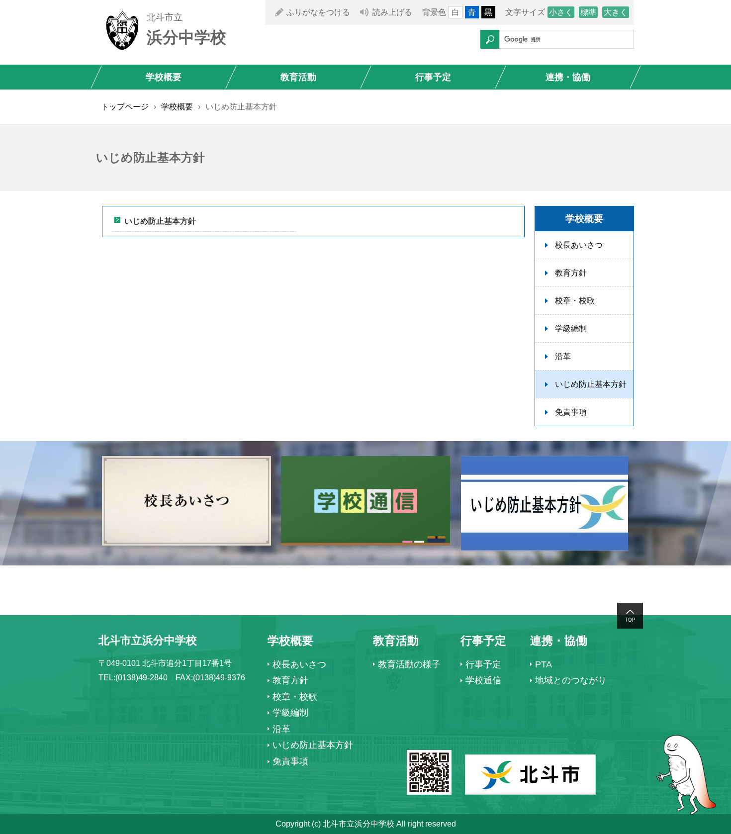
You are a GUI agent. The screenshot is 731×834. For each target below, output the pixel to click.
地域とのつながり (571, 680)
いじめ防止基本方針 (160, 221)
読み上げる (392, 12)
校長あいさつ (579, 245)
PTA (543, 664)
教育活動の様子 (409, 664)
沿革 (563, 356)
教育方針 (571, 273)
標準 (588, 12)
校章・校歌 (575, 300)
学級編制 (571, 328)
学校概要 (164, 77)
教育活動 (298, 77)
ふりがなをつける (318, 12)
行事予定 (433, 77)
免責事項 (571, 412)
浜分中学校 (186, 37)
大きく (616, 12)
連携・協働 (568, 77)
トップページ (125, 106)
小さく (561, 12)
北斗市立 (165, 17)
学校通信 (483, 680)
